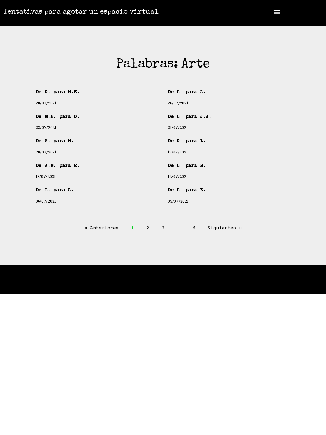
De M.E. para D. (58, 116)
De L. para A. (187, 92)
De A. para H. (55, 141)
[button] (277, 11)
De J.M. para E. (58, 165)
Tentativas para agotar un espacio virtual (81, 12)
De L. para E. (187, 190)
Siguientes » (225, 228)
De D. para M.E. (58, 92)
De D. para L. (187, 141)
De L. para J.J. (190, 116)
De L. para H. (187, 165)
